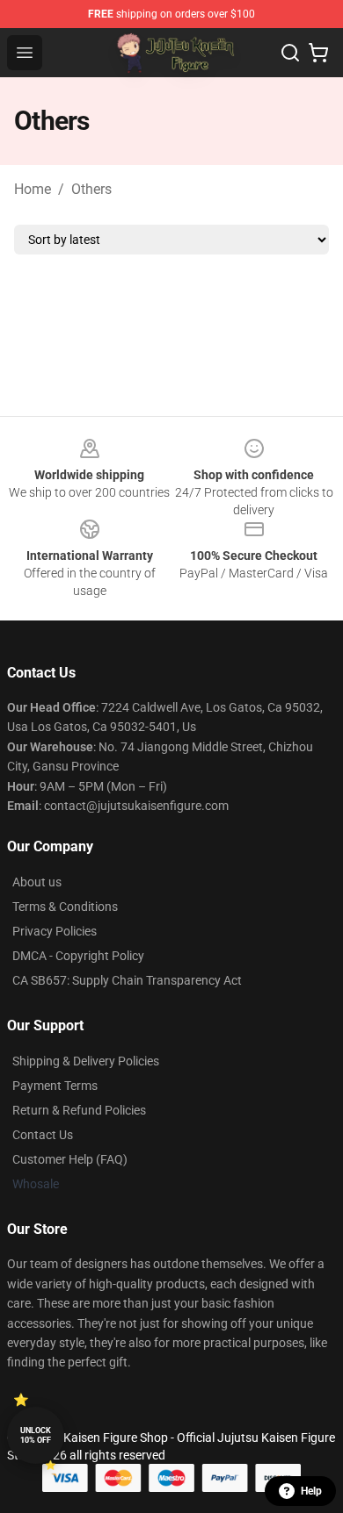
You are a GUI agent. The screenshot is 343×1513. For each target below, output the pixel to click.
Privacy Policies (54, 931)
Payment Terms (55, 1086)
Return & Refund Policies (79, 1110)
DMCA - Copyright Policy (78, 956)
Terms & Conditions (65, 907)
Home (32, 189)
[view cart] (318, 52)
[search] (290, 52)
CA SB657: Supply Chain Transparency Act (127, 980)
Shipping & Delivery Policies (85, 1061)
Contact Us (42, 1135)
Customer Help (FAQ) (70, 1159)
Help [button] (311, 1491)
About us (37, 882)
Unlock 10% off (35, 1435)
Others (91, 189)
